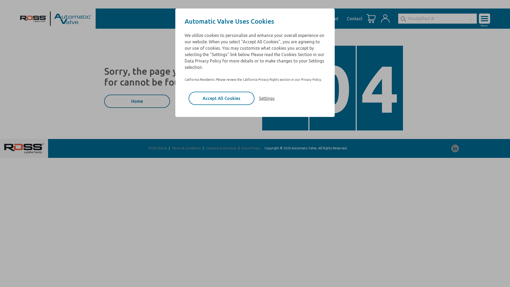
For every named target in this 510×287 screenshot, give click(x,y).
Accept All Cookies (221, 98)
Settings (267, 98)
